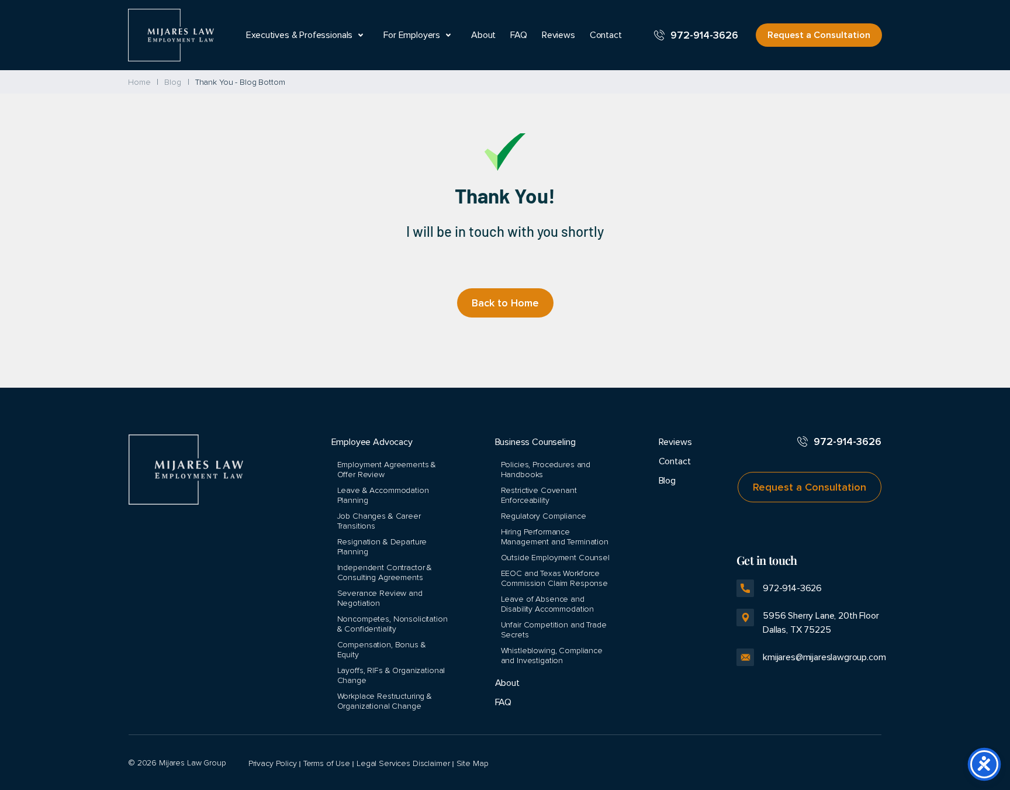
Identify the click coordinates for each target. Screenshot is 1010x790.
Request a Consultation (818, 35)
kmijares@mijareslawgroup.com (822, 657)
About (483, 35)
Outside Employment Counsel (555, 558)
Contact (606, 35)
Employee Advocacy (372, 442)
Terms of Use (326, 763)
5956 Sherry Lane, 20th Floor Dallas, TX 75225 (807, 623)
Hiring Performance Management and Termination (554, 537)
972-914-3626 (704, 35)
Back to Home (505, 302)
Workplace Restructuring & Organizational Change (385, 701)
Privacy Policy (272, 763)
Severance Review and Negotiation (380, 598)
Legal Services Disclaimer (403, 763)
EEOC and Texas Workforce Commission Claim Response (554, 578)
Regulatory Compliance (543, 516)
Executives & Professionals (299, 35)
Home (139, 82)
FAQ (518, 35)
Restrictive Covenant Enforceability (539, 495)
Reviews (558, 35)
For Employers (411, 35)
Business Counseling (535, 442)
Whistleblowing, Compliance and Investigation (552, 655)
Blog (172, 82)
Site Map (472, 763)
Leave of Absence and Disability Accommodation (547, 604)
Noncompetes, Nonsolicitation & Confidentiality (392, 624)
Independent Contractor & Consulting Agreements (385, 572)
